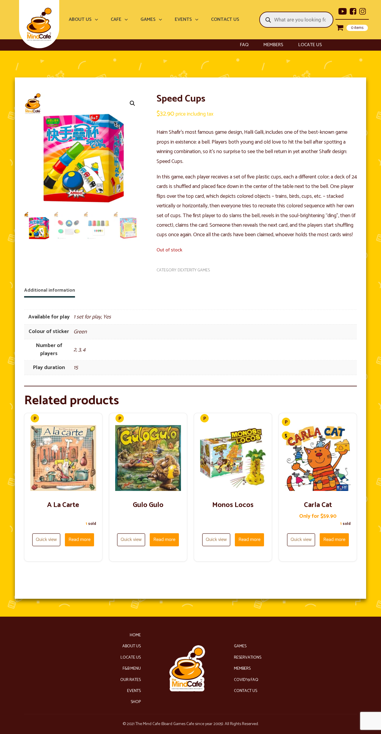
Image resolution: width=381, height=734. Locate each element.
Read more (79, 540)
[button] (132, 103)
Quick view (46, 540)
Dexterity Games (194, 270)
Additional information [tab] (49, 290)
